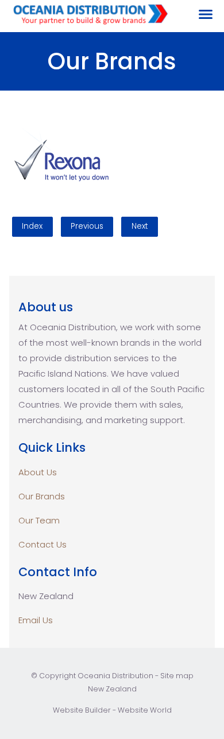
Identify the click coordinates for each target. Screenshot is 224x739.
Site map (177, 676)
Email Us (35, 620)
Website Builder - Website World (112, 710)
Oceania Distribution (115, 676)
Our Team (39, 520)
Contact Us (42, 544)
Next (140, 226)
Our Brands (41, 496)
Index (32, 226)
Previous (87, 226)
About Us (37, 472)
